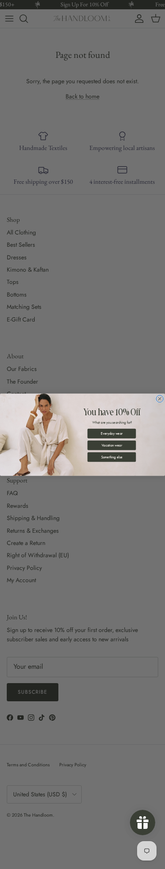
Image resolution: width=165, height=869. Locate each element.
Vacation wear (112, 445)
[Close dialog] (159, 398)
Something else (112, 457)
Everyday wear (111, 433)
